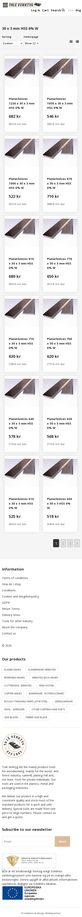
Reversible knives (14, 677)
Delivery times (11, 615)
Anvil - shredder (14, 709)
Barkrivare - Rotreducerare (46, 693)
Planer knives (12, 669)
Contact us (9, 633)
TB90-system (46, 685)
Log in (35, 10)
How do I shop (11, 584)
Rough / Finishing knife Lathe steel (26, 701)
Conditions (9, 590)
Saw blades (11, 717)
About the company (14, 627)
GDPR (6, 602)
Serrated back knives (45, 677)
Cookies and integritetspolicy (20, 596)
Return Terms (11, 609)
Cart (45, 10)
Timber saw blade (36, 717)
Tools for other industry (17, 621)
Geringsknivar (64, 701)
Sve (70, 10)
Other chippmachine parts (48, 709)
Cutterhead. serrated (18, 685)
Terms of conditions (15, 578)
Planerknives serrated (42, 669)
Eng (78, 10)
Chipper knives (13, 693)
